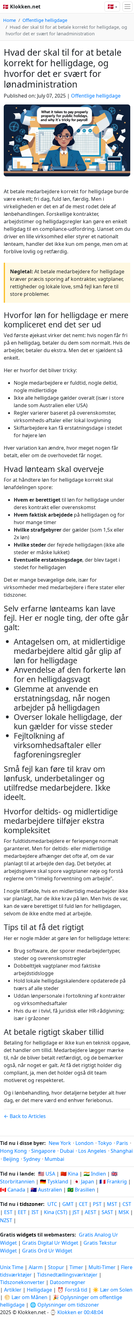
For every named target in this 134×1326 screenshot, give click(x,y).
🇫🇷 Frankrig (113, 1181)
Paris (122, 1143)
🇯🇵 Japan (84, 1181)
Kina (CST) (55, 1212)
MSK (123, 1212)
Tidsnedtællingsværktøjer (68, 1274)
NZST (6, 1220)
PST (97, 1204)
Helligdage (39, 1289)
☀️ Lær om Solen (112, 1289)
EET (22, 1212)
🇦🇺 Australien (46, 1189)
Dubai (67, 1150)
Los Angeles (92, 1150)
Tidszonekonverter (23, 1282)
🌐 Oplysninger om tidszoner (64, 1304)
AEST (90, 1212)
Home (9, 20)
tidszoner (31, 1204)
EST (8, 1212)
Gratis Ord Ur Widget (47, 1250)
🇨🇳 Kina (69, 1173)
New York (60, 1143)
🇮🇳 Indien (95, 1173)
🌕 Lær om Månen (25, 1297)
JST (76, 1212)
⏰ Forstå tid (72, 1289)
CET (83, 1204)
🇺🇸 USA (46, 1173)
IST (35, 1212)
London (84, 1143)
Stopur (56, 1267)
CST (126, 1204)
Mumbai (54, 1159)
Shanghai (122, 1150)
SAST (107, 1212)
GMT (68, 1204)
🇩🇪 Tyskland (54, 1181)
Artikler (13, 1289)
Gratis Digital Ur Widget (50, 1242)
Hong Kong (13, 1150)
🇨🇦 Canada (12, 1189)
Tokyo (105, 1143)
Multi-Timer (102, 1267)
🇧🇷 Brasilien (81, 1189)
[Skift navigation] (127, 7)
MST (112, 1204)
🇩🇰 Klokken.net (21, 6)
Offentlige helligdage (44, 20)
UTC (52, 1204)
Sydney (31, 1159)
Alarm (36, 1267)
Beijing (11, 1159)
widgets (26, 1234)
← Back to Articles (25, 1116)
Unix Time (11, 1267)
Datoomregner (67, 1282)
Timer (76, 1267)
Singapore (43, 1150)
